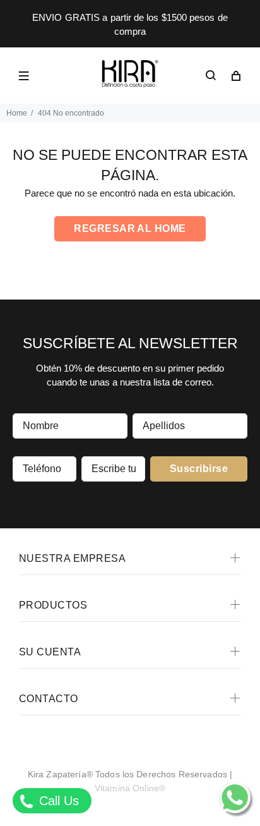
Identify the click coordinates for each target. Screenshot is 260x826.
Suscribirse (199, 468)
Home (16, 113)
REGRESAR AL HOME (130, 228)
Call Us (57, 801)
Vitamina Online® (130, 788)
